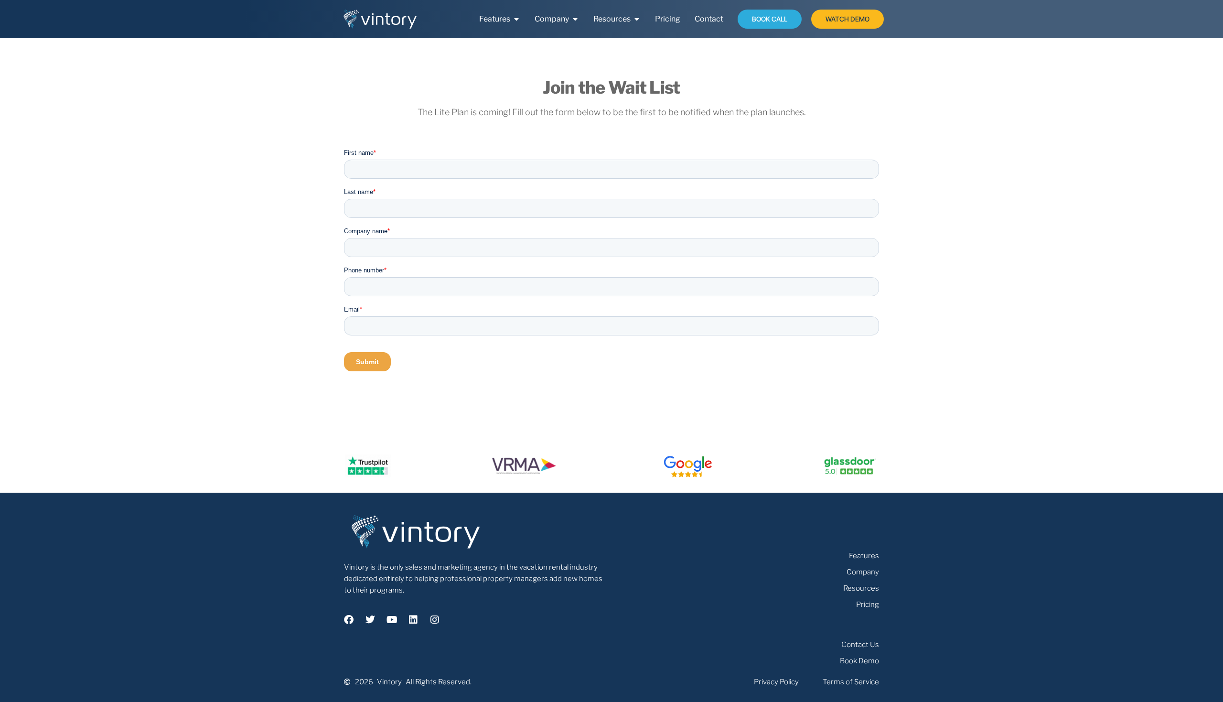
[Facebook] (348, 619)
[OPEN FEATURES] (516, 19)
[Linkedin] (413, 619)
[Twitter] (370, 619)
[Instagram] (434, 619)
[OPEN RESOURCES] (637, 19)
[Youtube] (391, 619)
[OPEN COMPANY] (575, 19)
